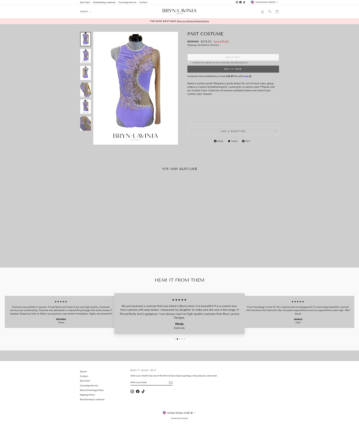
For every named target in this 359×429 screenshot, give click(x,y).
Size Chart (85, 2)
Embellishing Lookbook (104, 2)
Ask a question (233, 131)
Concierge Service (127, 2)
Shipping (191, 45)
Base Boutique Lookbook (92, 399)
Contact (143, 2)
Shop (84, 11)
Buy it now (233, 69)
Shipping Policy (87, 394)
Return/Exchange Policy (92, 390)
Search (83, 371)
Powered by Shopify (179, 418)
